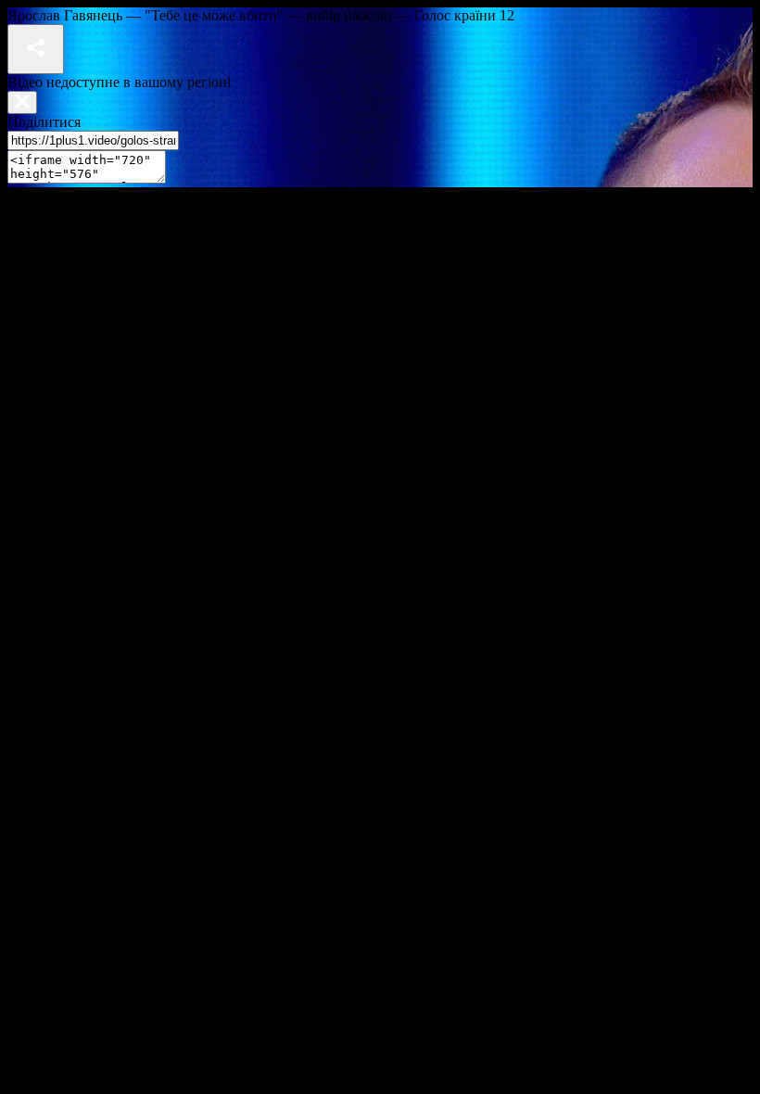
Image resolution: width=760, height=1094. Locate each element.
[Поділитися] (35, 49)
